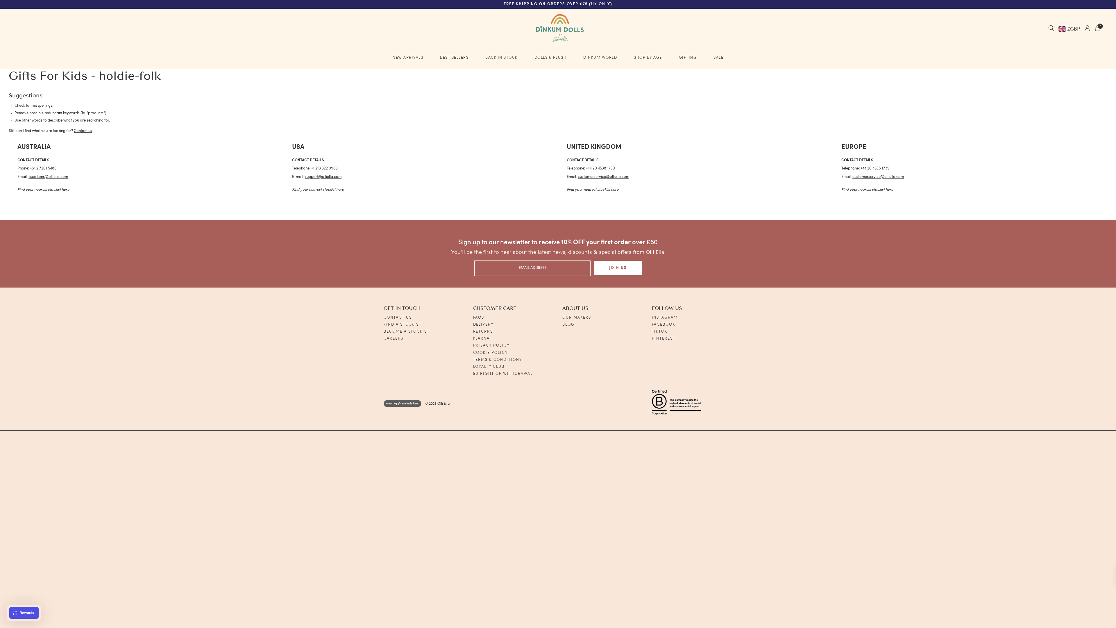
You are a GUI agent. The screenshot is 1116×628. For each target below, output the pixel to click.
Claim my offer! (492, 350)
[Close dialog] (683, 233)
